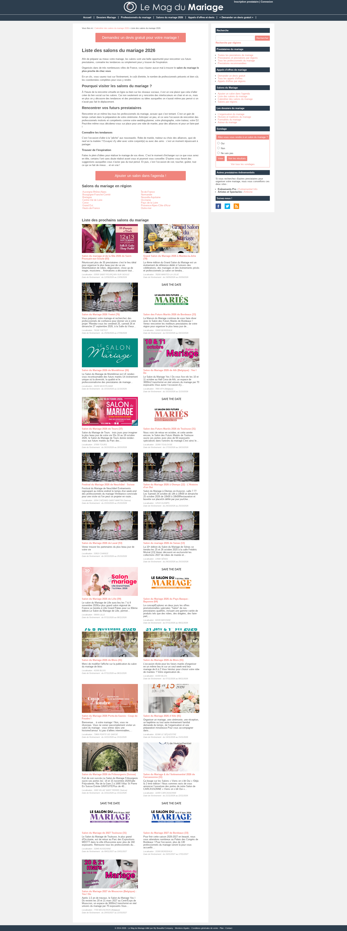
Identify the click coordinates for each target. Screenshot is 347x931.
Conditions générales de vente (204, 928)
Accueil (87, 17)
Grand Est (87, 205)
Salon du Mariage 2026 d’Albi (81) (162, 716)
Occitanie (146, 200)
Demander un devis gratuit (231, 75)
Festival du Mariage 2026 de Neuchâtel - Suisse (108, 484)
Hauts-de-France (91, 208)
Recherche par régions (228, 42)
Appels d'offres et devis (201, 17)
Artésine (248, 191)
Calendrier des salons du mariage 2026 (112, 28)
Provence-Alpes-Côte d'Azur (155, 205)
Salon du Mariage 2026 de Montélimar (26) (105, 370)
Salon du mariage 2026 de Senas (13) (164, 543)
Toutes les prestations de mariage (235, 55)
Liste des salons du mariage (232, 96)
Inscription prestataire (246, 1)
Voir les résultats (237, 158)
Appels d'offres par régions (232, 81)
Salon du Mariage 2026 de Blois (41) (102, 660)
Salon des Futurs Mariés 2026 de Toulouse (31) (169, 428)
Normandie (146, 194)
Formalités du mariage (229, 119)
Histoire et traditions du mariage (234, 117)
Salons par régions (227, 101)
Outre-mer (146, 208)
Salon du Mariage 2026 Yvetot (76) (101, 314)
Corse (85, 202)
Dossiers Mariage (106, 17)
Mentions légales (182, 928)
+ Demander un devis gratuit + (236, 17)
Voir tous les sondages (243, 164)
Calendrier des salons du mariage (235, 99)
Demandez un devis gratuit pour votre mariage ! (140, 38)
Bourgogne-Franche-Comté (96, 194)
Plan (222, 928)
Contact (228, 928)
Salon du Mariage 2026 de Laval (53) (102, 543)
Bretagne (87, 197)
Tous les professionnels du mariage (236, 60)
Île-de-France (148, 191)
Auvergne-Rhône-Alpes (94, 191)
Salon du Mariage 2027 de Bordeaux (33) (165, 833)
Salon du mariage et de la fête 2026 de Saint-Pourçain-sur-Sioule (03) (107, 257)
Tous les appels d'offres (230, 78)
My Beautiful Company (163, 928)
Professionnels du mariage (136, 17)
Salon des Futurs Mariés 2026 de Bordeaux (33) (169, 314)
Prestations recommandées (232, 63)
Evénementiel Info (247, 189)
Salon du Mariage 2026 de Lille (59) (101, 598)
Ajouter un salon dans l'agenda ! (140, 176)
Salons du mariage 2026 (169, 17)
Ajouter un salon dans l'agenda (234, 93)
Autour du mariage (227, 122)
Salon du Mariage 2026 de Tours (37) (102, 428)
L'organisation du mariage (231, 114)
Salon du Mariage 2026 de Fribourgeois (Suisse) (109, 774)
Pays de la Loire (149, 202)
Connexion (267, 1)
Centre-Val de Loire (92, 200)
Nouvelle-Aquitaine (150, 197)
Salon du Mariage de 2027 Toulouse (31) (104, 833)
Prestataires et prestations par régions (238, 58)
